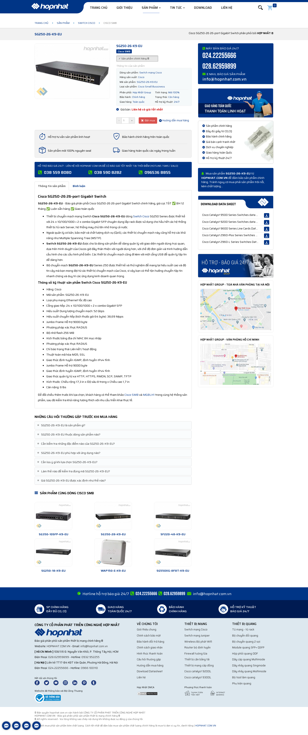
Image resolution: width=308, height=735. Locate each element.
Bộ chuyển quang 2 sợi (246, 641)
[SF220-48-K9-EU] (173, 516)
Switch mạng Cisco (195, 629)
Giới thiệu (124, 7)
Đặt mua (149, 120)
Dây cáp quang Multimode (248, 659)
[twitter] (48, 682)
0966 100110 (89, 668)
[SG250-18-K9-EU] (53, 552)
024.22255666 (219, 55)
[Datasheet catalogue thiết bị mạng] (235, 202)
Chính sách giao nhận (150, 647)
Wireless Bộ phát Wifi (198, 641)
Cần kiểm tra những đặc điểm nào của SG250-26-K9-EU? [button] (76, 444)
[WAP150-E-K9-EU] (113, 552)
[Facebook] (39, 682)
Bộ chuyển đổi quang (245, 635)
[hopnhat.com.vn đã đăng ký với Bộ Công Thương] (48, 697)
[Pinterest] (86, 682)
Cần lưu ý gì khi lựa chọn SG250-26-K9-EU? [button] (67, 462)
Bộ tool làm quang (243, 677)
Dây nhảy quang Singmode (249, 665)
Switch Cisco (86, 23)
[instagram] (67, 682)
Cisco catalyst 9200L (197, 671)
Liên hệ (226, 7)
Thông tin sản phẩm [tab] (52, 186)
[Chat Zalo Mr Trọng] (26, 728)
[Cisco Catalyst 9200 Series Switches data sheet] (266, 222)
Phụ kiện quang (241, 683)
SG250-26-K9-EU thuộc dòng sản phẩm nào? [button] (69, 434)
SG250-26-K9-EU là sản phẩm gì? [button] (61, 425)
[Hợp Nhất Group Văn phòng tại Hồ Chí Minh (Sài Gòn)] (235, 364)
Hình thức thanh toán (150, 653)
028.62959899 (219, 66)
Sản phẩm (150, 7)
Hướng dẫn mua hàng (175, 120)
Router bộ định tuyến (197, 647)
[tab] (113, 425)
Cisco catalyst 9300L (197, 677)
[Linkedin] (76, 682)
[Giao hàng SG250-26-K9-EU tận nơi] (235, 102)
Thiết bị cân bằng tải (197, 659)
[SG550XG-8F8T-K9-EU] (173, 552)
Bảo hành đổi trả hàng (150, 641)
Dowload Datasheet (150, 671)
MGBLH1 (149, 394)
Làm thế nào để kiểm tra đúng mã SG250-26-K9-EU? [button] (74, 471)
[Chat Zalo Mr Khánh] (36, 728)
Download (203, 7)
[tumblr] (95, 682)
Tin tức (176, 7)
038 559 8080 (57, 172)
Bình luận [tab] (79, 186)
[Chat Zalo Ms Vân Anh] (16, 728)
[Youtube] (57, 682)
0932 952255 (91, 657)
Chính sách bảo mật (149, 635)
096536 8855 (158, 172)
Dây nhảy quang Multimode (249, 671)
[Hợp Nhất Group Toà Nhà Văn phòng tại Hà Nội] (235, 309)
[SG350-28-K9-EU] (113, 516)
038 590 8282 (108, 172)
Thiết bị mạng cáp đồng (199, 665)
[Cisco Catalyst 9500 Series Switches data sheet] (266, 215)
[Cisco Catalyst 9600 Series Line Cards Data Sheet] (266, 229)
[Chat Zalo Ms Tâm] (6, 728)
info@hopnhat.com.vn (224, 79)
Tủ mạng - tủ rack (243, 629)
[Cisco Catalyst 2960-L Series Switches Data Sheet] (266, 242)
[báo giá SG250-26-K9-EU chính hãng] (235, 265)
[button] (260, 7)
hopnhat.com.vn (58, 646)
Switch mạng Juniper (197, 635)
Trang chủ (98, 7)
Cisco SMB (131, 394)
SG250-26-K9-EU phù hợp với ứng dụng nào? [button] (69, 453)
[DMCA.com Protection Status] (147, 693)
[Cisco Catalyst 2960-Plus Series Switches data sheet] (266, 235)
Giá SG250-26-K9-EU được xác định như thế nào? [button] (72, 480)
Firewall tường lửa (195, 653)
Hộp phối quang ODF (245, 653)
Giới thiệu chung (146, 629)
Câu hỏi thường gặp (149, 659)
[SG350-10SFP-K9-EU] (53, 516)
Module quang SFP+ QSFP (248, 647)
